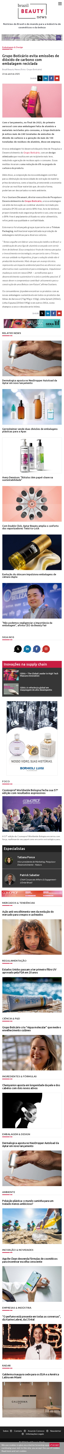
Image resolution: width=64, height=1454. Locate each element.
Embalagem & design (12, 47)
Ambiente (8, 1192)
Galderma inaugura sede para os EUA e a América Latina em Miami (30, 1376)
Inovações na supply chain (25, 664)
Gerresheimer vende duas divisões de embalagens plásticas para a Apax (30, 430)
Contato (18, 1431)
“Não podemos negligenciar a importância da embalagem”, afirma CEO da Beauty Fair (27, 624)
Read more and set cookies (13, 1451)
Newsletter (55, 1431)
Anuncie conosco (36, 1431)
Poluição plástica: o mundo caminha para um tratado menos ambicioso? (27, 1202)
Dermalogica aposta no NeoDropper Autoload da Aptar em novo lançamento (29, 382)
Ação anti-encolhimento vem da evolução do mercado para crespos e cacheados (28, 913)
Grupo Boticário (32, 152)
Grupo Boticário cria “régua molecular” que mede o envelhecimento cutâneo (31, 1029)
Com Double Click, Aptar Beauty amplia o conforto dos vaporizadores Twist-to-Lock (30, 527)
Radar (6, 1365)
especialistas (14, 849)
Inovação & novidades (17, 1249)
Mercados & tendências (18, 902)
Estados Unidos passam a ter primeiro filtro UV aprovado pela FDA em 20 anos (29, 971)
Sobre (5, 1431)
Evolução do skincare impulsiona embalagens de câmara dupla (29, 575)
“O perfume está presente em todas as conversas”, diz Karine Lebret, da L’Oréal (31, 1318)
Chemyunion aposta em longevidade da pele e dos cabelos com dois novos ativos (31, 1087)
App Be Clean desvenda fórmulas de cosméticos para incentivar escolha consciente (29, 1260)
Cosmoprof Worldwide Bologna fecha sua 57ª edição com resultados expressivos (30, 792)
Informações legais (35, 1434)
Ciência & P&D (11, 1018)
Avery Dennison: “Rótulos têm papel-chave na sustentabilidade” (27, 478)
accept (55, 1445)
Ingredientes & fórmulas (19, 1076)
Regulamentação (14, 960)
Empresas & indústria (16, 1307)
